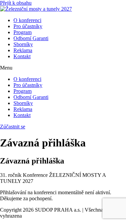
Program (22, 32)
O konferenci (27, 20)
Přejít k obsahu (16, 3)
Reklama (22, 50)
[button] (63, 68)
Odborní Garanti (30, 38)
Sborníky (23, 44)
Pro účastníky (27, 26)
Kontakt (22, 56)
